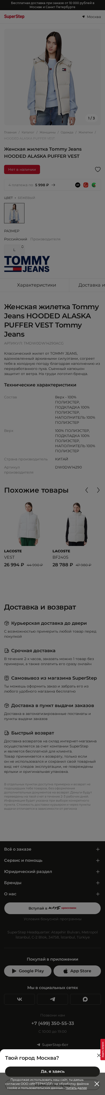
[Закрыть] (99, 1055)
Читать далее (76, 1088)
